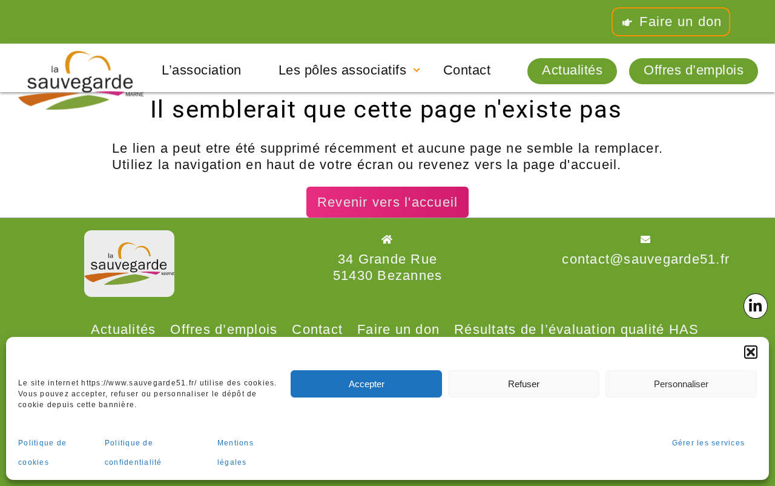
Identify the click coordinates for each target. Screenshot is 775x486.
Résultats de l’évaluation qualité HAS (576, 329)
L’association (202, 70)
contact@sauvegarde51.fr (646, 259)
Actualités (572, 70)
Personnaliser (681, 384)
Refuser (523, 384)
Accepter (366, 384)
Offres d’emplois (694, 70)
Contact (467, 70)
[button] (751, 352)
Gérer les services (708, 443)
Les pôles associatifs (343, 70)
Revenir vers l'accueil (387, 202)
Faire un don (678, 21)
